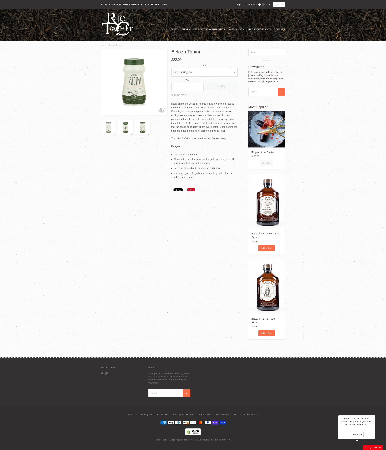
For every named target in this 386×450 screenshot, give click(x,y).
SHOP (185, 29)
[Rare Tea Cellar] (117, 35)
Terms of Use (204, 414)
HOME (174, 29)
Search (130, 414)
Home (103, 45)
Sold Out (221, 86)
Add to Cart (266, 248)
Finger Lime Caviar (262, 152)
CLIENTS (280, 29)
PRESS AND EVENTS (260, 29)
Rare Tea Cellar (168, 439)
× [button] (373, 413)
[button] (360, 447)
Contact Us (162, 414)
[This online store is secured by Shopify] (193, 434)
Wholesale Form (251, 414)
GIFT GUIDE (235, 29)
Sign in (240, 4)
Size (204, 65)
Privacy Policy (222, 414)
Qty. (187, 80)
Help (236, 414)
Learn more (357, 434)
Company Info (145, 414)
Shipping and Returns (183, 414)
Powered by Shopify (222, 439)
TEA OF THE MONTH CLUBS (210, 29)
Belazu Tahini (115, 45)
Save (192, 190)
